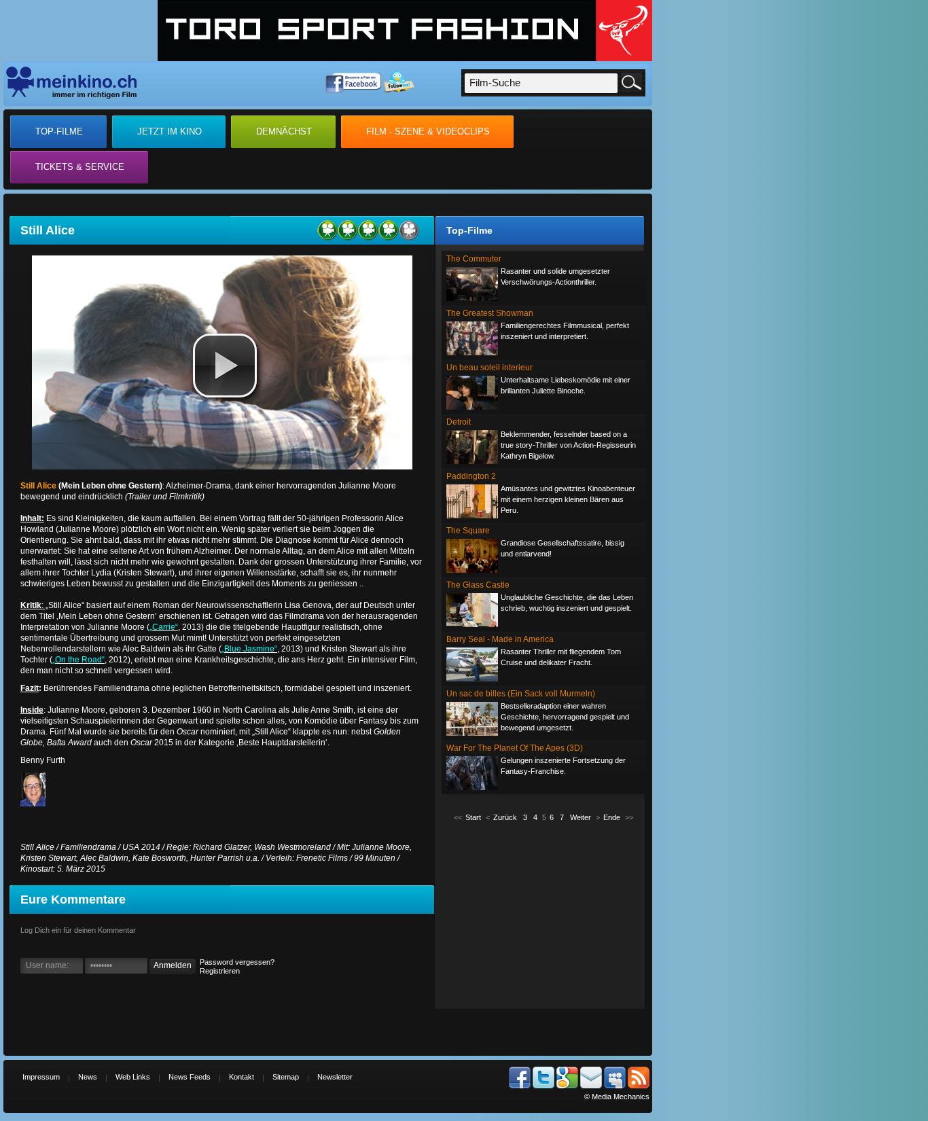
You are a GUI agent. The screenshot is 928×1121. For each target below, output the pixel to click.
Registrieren (220, 971)
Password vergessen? (237, 962)
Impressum (41, 1077)
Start (473, 817)
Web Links (132, 1077)
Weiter (580, 817)
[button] (225, 365)
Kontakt (241, 1077)
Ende (611, 817)
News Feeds (189, 1077)
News (87, 1077)
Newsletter (335, 1077)
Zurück (505, 817)
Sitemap (285, 1077)
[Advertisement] (543, 914)
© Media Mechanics (616, 1096)
